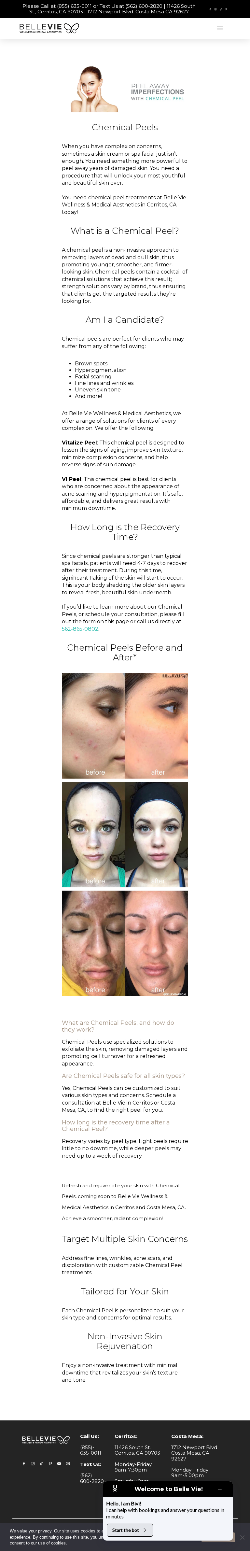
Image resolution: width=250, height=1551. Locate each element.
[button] (220, 28)
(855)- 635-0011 (90, 1450)
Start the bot (125, 1530)
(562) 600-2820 (92, 1478)
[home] (50, 28)
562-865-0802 (80, 629)
